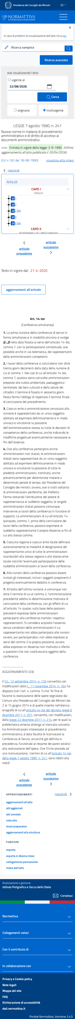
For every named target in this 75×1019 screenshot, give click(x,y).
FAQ (5, 996)
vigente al (18, 80)
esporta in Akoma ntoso (20, 856)
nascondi (13, 170)
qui (64, 36)
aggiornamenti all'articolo (23, 289)
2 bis (18, 210)
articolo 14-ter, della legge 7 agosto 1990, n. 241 (37, 755)
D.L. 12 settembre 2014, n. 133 (25, 681)
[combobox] (37, 48)
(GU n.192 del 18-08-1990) (19, 160)
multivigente (55, 110)
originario (24, 110)
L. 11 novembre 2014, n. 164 (46, 686)
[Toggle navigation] (63, 17)
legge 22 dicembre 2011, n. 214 (30, 719)
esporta (10, 850)
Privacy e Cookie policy (17, 979)
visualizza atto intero (60, 160)
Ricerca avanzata (56, 60)
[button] (49, 86)
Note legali (9, 985)
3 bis (18, 222)
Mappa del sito (11, 990)
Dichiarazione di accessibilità (21, 1002)
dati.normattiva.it (13, 1008)
